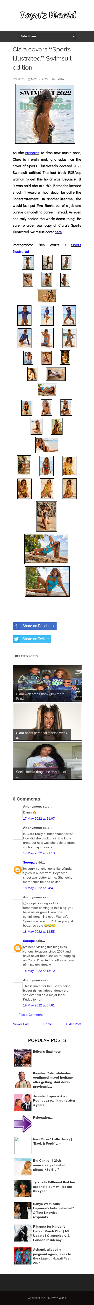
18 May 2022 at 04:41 (39, 888)
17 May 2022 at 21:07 (39, 818)
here (58, 231)
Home (47, 1024)
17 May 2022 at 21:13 (39, 853)
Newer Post (21, 1024)
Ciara (59, 79)
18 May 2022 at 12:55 (39, 931)
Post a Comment (30, 1014)
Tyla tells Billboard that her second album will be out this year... (54, 1186)
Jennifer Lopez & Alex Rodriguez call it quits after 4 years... (54, 1100)
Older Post (73, 1024)
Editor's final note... (48, 1051)
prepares (32, 152)
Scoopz (29, 862)
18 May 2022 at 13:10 (39, 971)
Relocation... (43, 1117)
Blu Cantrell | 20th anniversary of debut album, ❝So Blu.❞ (49, 1165)
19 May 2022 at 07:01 (39, 1005)
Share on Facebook (38, 626)
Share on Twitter (35, 639)
